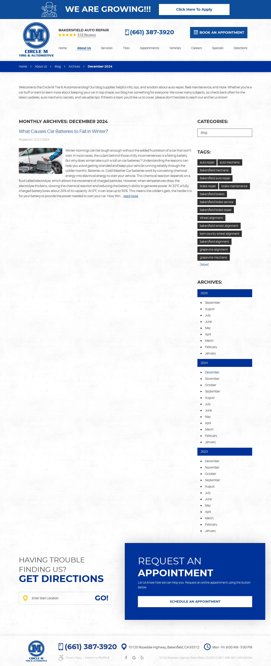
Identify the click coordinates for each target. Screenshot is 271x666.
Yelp (142, 658)
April (208, 334)
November (212, 379)
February (211, 347)
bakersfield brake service (217, 202)
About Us (84, 48)
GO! (101, 598)
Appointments (149, 48)
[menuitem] (63, 48)
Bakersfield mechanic (214, 170)
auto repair (207, 162)
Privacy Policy (74, 657)
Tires (126, 48)
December (212, 461)
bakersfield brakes (212, 194)
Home (63, 48)
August (210, 309)
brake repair (208, 186)
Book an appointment (222, 32)
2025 (204, 293)
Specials (217, 48)
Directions (240, 48)
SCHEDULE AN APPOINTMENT (195, 601)
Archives (74, 66)
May (208, 328)
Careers (196, 48)
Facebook (126, 658)
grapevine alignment (214, 249)
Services (106, 48)
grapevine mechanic (213, 257)
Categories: (212, 121)
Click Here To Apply (194, 9)
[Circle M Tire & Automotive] (36, 39)
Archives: (209, 282)
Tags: (204, 152)
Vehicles (175, 48)
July (208, 315)
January (210, 353)
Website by (97, 657)
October (210, 385)
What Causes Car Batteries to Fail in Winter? (63, 131)
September (212, 302)
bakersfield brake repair (216, 210)
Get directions (61, 579)
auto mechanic (230, 162)
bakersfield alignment (214, 241)
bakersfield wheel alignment (219, 226)
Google (134, 658)
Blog (58, 66)
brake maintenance (234, 186)
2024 (204, 363)
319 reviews (86, 35)
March (209, 341)
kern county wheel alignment (219, 234)
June (208, 321)
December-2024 (100, 66)
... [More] (203, 264)
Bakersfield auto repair (215, 178)
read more (130, 196)
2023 (204, 451)
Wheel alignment (211, 218)
